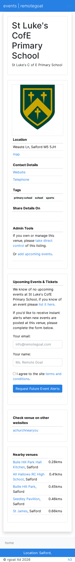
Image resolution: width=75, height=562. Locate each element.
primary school (23, 197)
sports (50, 197)
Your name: (22, 354)
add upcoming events (35, 254)
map (16, 154)
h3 (70, 559)
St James (20, 511)
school (39, 197)
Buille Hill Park (24, 486)
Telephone (21, 179)
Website (19, 172)
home (9, 543)
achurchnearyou (25, 430)
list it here (46, 304)
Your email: (21, 336)
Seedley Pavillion (26, 499)
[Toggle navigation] (69, 6)
